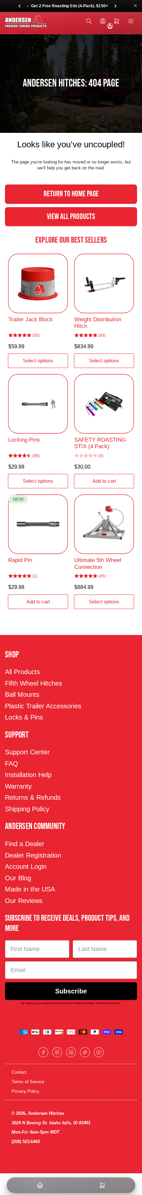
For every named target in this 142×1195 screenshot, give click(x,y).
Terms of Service (28, 1081)
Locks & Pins (24, 717)
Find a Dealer (24, 843)
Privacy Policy (25, 1091)
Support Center (27, 752)
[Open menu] (131, 21)
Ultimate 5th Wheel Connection (97, 563)
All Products (22, 671)
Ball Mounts (22, 694)
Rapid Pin (20, 560)
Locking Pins (24, 440)
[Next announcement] (115, 6)
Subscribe (71, 991)
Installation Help (28, 774)
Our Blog (18, 878)
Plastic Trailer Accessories (43, 706)
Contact (19, 1072)
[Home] (39, 1185)
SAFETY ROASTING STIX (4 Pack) (100, 443)
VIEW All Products (71, 216)
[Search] (89, 21)
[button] (67, 6)
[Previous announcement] (19, 6)
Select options (38, 360)
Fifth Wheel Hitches (33, 683)
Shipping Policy (27, 809)
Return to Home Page (71, 194)
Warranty (18, 786)
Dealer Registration (33, 855)
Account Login (26, 866)
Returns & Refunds (33, 797)
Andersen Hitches (46, 1113)
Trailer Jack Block (30, 319)
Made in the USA (30, 889)
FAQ (11, 763)
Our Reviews (24, 900)
